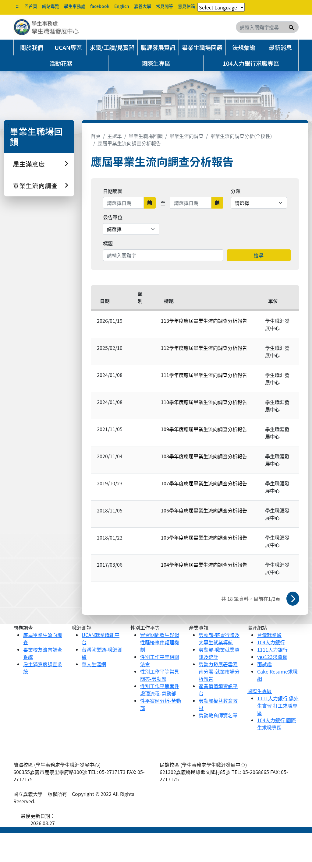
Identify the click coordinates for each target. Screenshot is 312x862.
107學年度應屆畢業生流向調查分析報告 (204, 483)
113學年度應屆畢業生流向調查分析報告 (204, 320)
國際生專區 (155, 63)
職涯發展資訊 (158, 47)
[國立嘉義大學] (46, 27)
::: (18, 6)
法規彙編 (243, 47)
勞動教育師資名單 (218, 715)
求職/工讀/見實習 (112, 47)
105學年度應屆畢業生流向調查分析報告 (204, 537)
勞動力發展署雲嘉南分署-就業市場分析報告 (219, 671)
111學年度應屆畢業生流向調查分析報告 (204, 374)
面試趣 (264, 664)
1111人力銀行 (272, 649)
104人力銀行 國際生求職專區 (276, 723)
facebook (99, 6)
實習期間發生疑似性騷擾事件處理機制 (159, 642)
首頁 (96, 135)
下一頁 (292, 599)
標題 (108, 243)
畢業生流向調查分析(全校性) (241, 135)
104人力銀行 (271, 642)
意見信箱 (186, 6)
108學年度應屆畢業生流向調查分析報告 (204, 456)
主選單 (114, 135)
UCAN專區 (68, 47)
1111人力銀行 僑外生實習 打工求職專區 (278, 705)
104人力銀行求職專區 (251, 63)
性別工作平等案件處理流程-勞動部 (159, 689)
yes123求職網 (272, 656)
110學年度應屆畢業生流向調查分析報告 (204, 402)
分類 (235, 191)
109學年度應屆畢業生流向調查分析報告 (204, 429)
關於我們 (31, 47)
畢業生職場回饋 (202, 47)
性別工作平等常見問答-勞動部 (159, 675)
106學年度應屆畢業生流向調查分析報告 (204, 510)
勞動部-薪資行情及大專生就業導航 (219, 638)
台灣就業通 (269, 635)
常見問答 (164, 6)
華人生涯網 (94, 664)
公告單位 (112, 217)
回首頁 (30, 6)
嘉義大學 (142, 6)
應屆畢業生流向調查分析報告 (129, 143)
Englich (121, 6)
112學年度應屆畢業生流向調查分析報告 (204, 347)
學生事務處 (74, 6)
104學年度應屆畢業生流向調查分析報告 (204, 564)
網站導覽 (50, 6)
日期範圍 (112, 191)
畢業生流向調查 (186, 135)
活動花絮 (61, 63)
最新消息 (280, 47)
